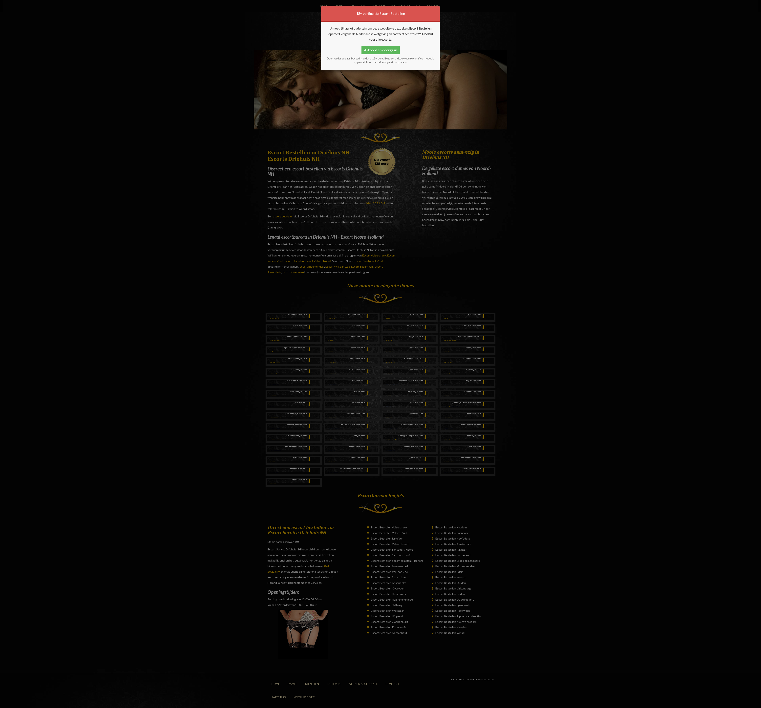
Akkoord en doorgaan (380, 50)
